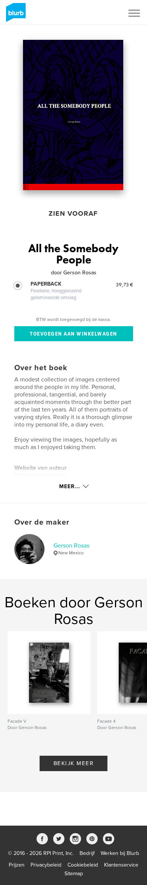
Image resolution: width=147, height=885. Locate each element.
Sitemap (73, 873)
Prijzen (16, 865)
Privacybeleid (46, 865)
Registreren (101, 13)
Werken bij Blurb (120, 853)
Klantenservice (121, 865)
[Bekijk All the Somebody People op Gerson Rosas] (73, 115)
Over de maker (41, 522)
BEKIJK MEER (74, 763)
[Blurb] (14, 15)
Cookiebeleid (82, 865)
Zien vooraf (73, 213)
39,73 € (124, 284)
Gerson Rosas (71, 545)
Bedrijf (87, 853)
